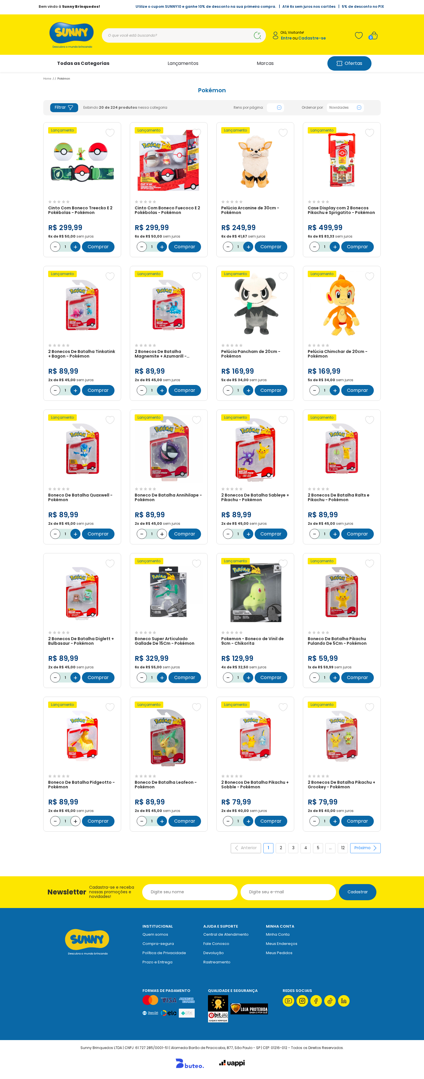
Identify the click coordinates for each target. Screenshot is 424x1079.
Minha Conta (278, 934)
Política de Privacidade (164, 953)
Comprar (98, 246)
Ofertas (353, 63)
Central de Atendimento (226, 934)
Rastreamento (216, 962)
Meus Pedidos (279, 953)
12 (343, 848)
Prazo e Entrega (157, 962)
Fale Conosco (216, 943)
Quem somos (155, 934)
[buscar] (257, 35)
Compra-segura (158, 943)
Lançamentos (183, 63)
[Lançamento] (82, 194)
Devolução (213, 953)
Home (47, 78)
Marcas (265, 63)
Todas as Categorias (83, 63)
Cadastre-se (312, 38)
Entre (286, 38)
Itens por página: (249, 108)
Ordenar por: (313, 108)
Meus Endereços (281, 943)
